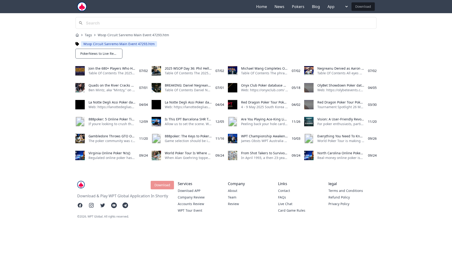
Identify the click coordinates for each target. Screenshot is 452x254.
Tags (88, 35)
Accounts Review (191, 204)
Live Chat (285, 204)
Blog (316, 6)
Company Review (191, 197)
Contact (284, 190)
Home (261, 6)
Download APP (189, 190)
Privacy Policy (338, 204)
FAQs (282, 197)
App (331, 6)
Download (363, 6)
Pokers (298, 6)
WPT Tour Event (190, 210)
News (279, 6)
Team (232, 197)
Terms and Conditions (345, 190)
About (232, 190)
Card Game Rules (291, 210)
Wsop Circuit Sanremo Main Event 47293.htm (133, 35)
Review (233, 204)
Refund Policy (339, 197)
